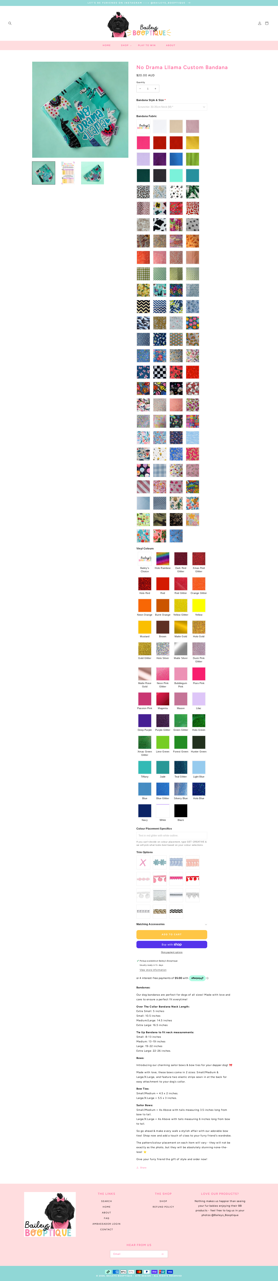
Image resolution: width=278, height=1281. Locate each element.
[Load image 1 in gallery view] (43, 173)
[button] (10, 23)
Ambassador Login (107, 1224)
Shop (163, 1201)
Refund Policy (163, 1207)
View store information (153, 969)
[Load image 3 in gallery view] (92, 173)
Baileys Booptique (119, 1276)
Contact (106, 1229)
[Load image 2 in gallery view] (68, 173)
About (106, 1212)
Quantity (140, 82)
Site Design (143, 1276)
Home (107, 1207)
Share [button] (143, 1167)
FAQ (106, 1218)
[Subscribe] (162, 1254)
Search (106, 1201)
